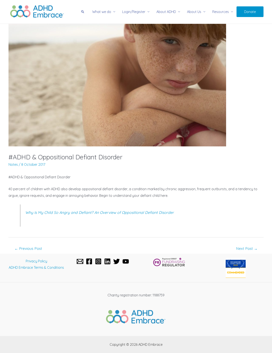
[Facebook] (89, 261)
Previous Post (28, 248)
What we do (101, 12)
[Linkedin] (107, 261)
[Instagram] (98, 261)
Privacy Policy (36, 261)
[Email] (80, 261)
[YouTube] (125, 261)
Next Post (247, 248)
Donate (250, 12)
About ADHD (166, 12)
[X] (116, 261)
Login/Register (133, 12)
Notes (13, 164)
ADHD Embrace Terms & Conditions (36, 267)
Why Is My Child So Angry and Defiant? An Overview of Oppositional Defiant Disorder (99, 212)
